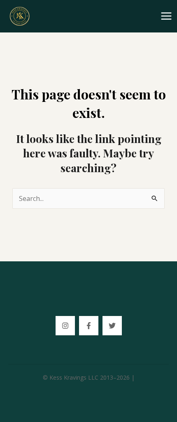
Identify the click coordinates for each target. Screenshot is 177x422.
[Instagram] (65, 325)
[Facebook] (88, 325)
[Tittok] (112, 325)
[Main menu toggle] (166, 16)
